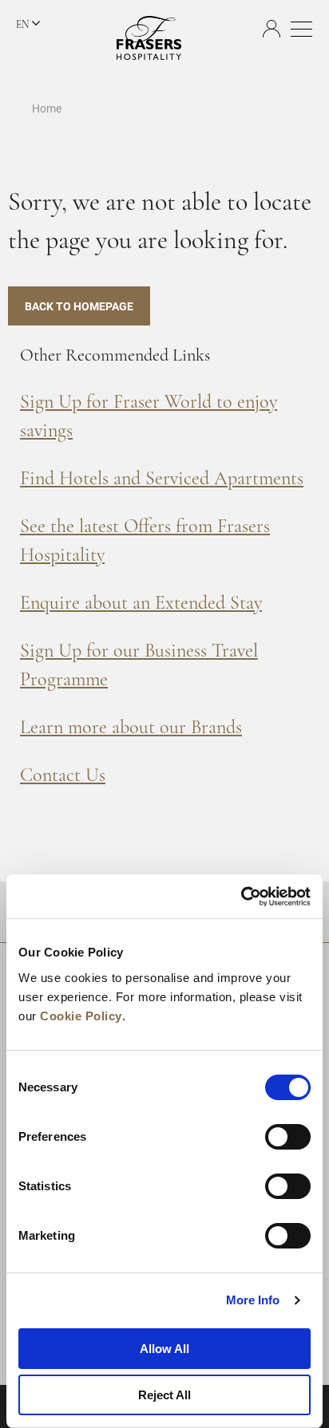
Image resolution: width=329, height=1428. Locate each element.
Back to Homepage (79, 306)
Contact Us (62, 776)
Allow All (164, 1348)
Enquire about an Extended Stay (141, 603)
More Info (253, 1300)
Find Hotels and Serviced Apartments (161, 479)
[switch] (288, 1137)
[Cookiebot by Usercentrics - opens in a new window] (241, 896)
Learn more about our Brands (131, 728)
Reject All (164, 1395)
